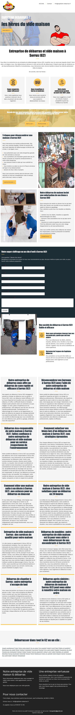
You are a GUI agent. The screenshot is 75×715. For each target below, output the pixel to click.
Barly (56, 648)
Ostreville (22, 654)
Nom (25, 270)
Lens (49, 652)
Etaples (57, 650)
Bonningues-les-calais (8, 650)
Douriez (41, 650)
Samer (63, 654)
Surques (68, 654)
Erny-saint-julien (49, 650)
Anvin (53, 648)
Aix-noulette (42, 648)
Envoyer (5, 310)
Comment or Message (8, 297)
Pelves (28, 654)
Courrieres (35, 650)
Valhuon (14, 655)
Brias (17, 650)
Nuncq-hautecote (13, 654)
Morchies (5, 654)
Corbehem (28, 650)
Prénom (3, 270)
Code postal (5, 285)
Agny (16, 648)
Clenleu (22, 650)
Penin (32, 654)
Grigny (24, 652)
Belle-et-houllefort (64, 648)
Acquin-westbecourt (8, 648)
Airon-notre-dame (24, 648)
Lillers (53, 652)
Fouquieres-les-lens (65, 650)
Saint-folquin (56, 654)
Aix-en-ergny (34, 648)
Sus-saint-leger (6, 655)
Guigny (29, 652)
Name (3, 265)
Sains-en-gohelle (47, 654)
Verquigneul (21, 655)
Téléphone (4, 279)
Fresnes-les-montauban (9, 652)
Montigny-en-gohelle (62, 652)
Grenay (19, 652)
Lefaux (45, 652)
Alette (49, 648)
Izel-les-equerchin (37, 652)
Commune (4, 291)
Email (3, 273)
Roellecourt (38, 654)
